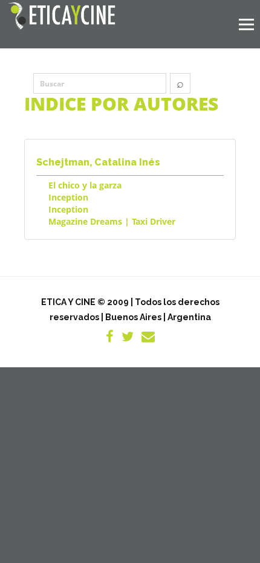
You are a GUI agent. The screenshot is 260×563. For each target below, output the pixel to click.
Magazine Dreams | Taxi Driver (111, 221)
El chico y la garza (85, 185)
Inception (68, 197)
